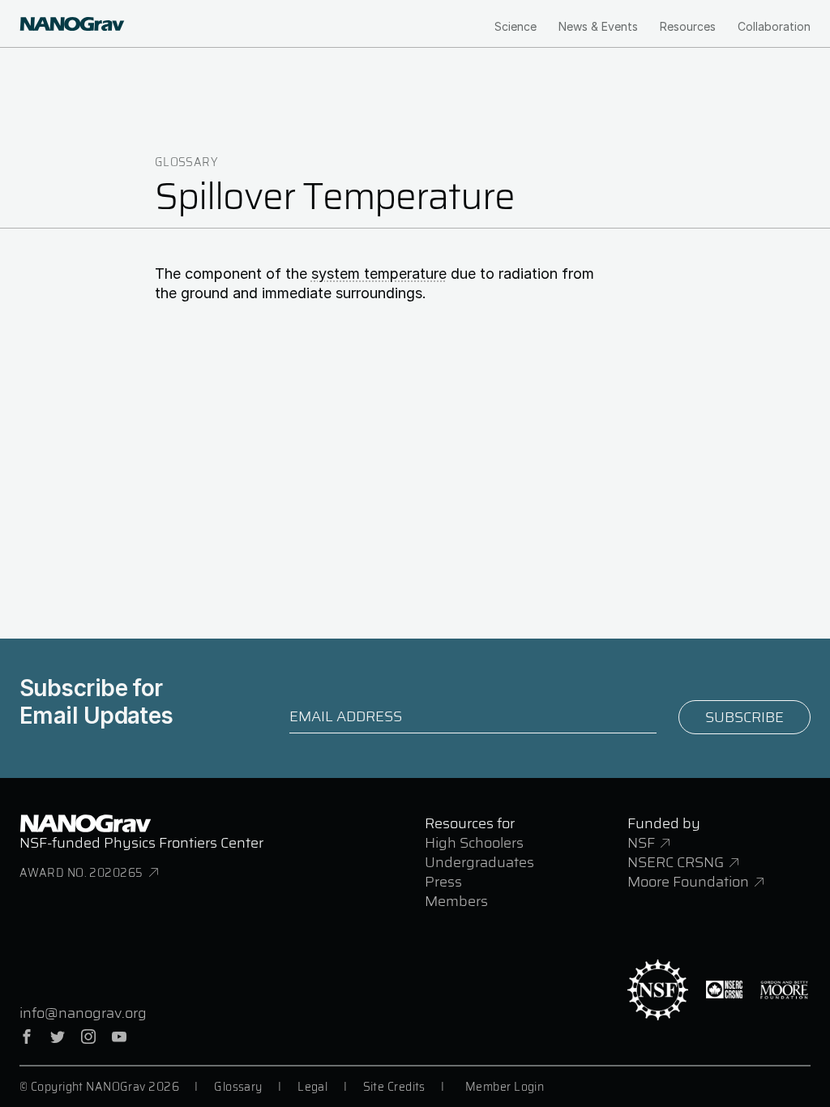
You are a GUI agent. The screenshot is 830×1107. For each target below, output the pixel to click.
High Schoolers (474, 842)
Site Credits (394, 1087)
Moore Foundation (688, 881)
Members (456, 901)
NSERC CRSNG (675, 862)
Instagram (88, 1036)
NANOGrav (85, 823)
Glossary (186, 162)
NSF (641, 842)
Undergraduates (479, 862)
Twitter (57, 1036)
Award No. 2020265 (81, 873)
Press (443, 881)
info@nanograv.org (83, 1013)
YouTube (119, 1036)
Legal (312, 1087)
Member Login (504, 1087)
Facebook (26, 1036)
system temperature (379, 273)
